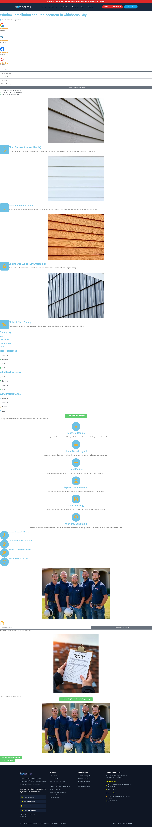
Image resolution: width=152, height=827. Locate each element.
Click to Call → (100, 1)
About (83, 7)
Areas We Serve (64, 7)
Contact (90, 7)
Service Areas (52, 7)
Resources (75, 7)
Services (43, 7)
